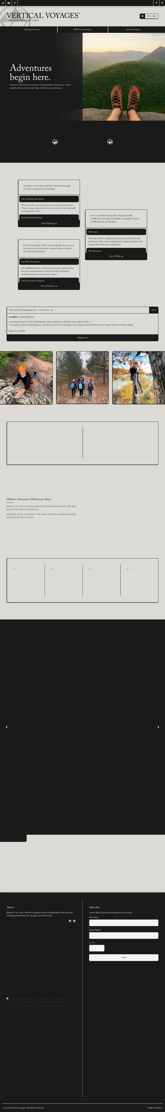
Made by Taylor (155, 1108)
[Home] (43, 15)
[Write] (9, 3)
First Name (94, 918)
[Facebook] (156, 3)
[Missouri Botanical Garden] (26, 580)
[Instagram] (162, 3)
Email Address (95, 930)
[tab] (49, 199)
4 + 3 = (92, 943)
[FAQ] (15, 3)
